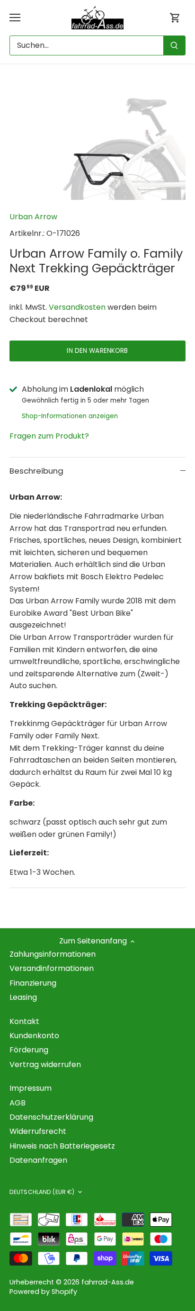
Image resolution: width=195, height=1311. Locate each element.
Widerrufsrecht (37, 1131)
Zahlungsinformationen (52, 954)
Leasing (23, 997)
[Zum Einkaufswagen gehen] (175, 18)
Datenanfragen (38, 1160)
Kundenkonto (34, 1035)
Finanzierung (32, 983)
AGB (17, 1102)
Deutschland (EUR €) (41, 1192)
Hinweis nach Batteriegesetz (62, 1145)
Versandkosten (77, 307)
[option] (97, 141)
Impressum (30, 1088)
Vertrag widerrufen (45, 1064)
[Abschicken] (174, 45)
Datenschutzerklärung (51, 1117)
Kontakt (24, 1021)
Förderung (28, 1049)
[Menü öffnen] (14, 17)
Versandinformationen (51, 968)
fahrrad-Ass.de (107, 1282)
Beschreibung (36, 470)
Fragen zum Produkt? (49, 436)
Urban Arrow (33, 216)
